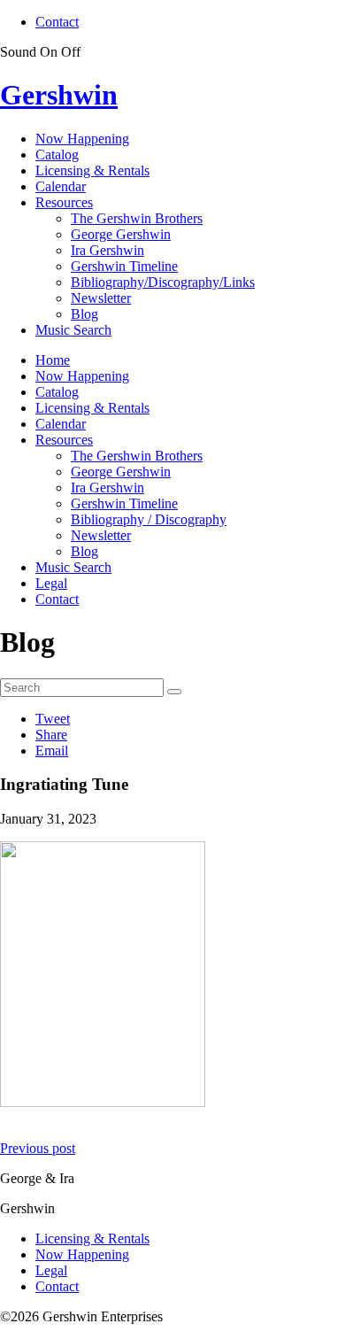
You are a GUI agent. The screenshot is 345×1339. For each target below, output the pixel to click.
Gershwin (59, 95)
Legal (51, 583)
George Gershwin (121, 234)
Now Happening (82, 138)
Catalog (57, 154)
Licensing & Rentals (92, 170)
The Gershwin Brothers (137, 218)
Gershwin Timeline (124, 266)
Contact (57, 21)
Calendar (60, 186)
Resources (64, 202)
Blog (84, 313)
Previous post (37, 1148)
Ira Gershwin (107, 250)
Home (52, 360)
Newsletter (101, 298)
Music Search (73, 329)
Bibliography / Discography (148, 519)
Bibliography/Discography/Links (163, 282)
